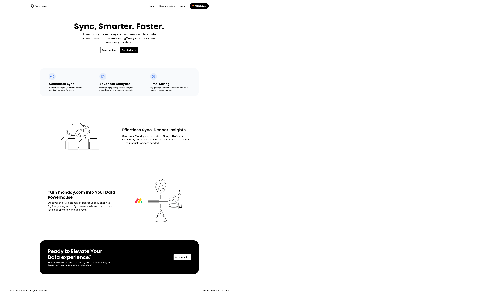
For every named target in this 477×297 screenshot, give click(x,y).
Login (182, 6)
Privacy (225, 290)
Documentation (167, 6)
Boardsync (41, 6)
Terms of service (211, 290)
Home (151, 6)
